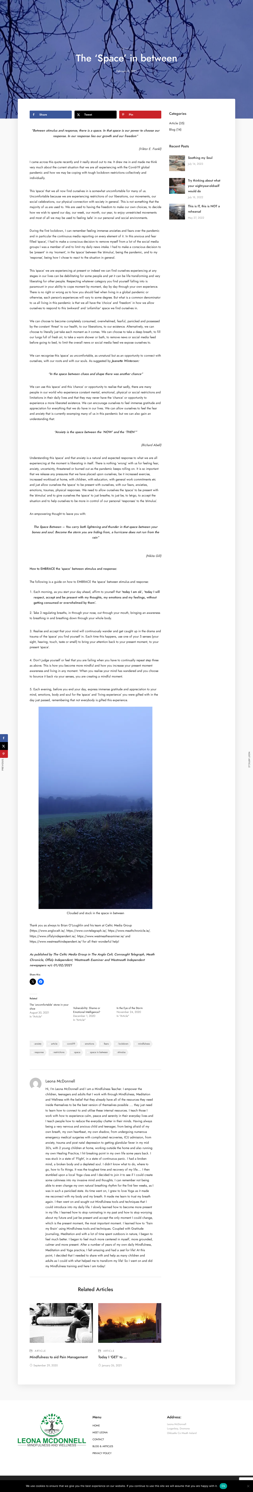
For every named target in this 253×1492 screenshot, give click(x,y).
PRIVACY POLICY (102, 1453)
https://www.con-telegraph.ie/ (86, 931)
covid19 (71, 1043)
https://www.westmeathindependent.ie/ (56, 941)
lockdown (123, 1043)
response (39, 1052)
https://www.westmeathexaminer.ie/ (100, 936)
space (77, 1052)
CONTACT (98, 1439)
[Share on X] (4, 746)
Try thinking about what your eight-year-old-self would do (204, 185)
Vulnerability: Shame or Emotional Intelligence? (86, 1010)
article (54, 1043)
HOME (96, 1425)
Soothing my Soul (200, 158)
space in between (99, 1052)
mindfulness (144, 1043)
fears (106, 1043)
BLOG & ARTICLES (103, 1446)
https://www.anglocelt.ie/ (47, 931)
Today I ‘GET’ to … (112, 1356)
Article (126, 49)
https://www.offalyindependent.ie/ (52, 936)
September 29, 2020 (45, 1365)
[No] (248, 1486)
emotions (89, 1043)
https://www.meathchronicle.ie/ (128, 931)
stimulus (122, 1052)
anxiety (38, 1043)
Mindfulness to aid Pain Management (59, 1356)
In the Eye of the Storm (130, 1008)
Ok (223, 1485)
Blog (172, 129)
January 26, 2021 (112, 1365)
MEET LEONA (100, 1432)
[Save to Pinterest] (4, 754)
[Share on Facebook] (4, 738)
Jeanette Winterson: (125, 361)
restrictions (59, 1052)
